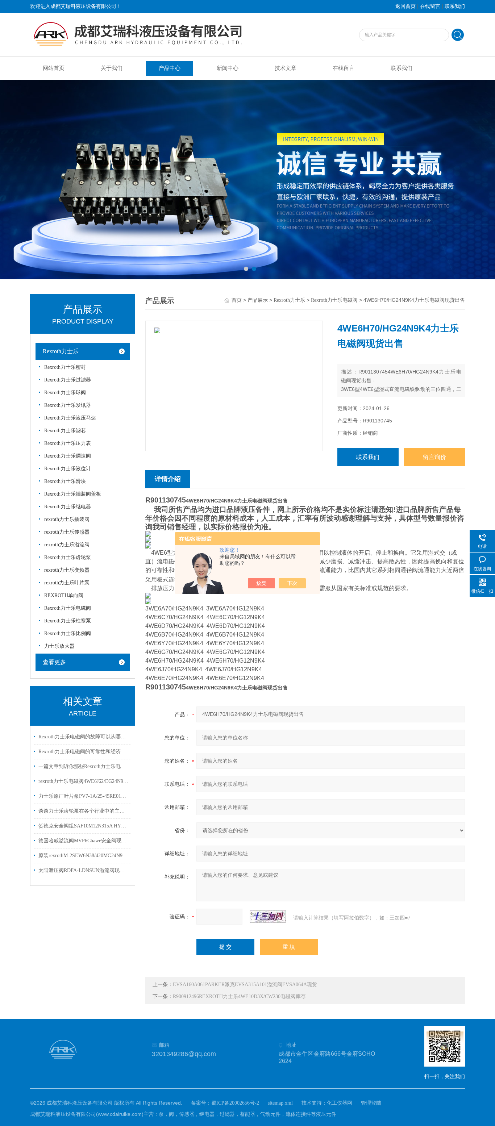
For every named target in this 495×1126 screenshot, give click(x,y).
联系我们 (455, 6)
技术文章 (285, 68)
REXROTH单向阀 (63, 595)
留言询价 (434, 457)
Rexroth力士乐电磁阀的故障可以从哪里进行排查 (83, 736)
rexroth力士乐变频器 (67, 570)
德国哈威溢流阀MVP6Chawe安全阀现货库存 (83, 840)
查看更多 (54, 662)
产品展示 (258, 300)
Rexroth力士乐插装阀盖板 (72, 494)
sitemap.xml (280, 1103)
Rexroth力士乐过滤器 (67, 380)
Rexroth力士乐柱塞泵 (67, 621)
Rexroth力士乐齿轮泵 (67, 557)
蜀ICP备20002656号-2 (235, 1103)
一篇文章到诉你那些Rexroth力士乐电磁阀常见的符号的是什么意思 (83, 766)
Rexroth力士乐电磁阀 (67, 608)
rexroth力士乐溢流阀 (67, 544)
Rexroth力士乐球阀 (65, 392)
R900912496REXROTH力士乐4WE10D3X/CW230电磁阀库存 (239, 996)
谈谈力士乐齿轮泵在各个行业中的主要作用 (83, 811)
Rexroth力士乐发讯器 (67, 405)
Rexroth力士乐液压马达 (70, 418)
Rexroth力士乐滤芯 (65, 430)
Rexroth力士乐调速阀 (67, 456)
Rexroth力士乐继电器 (67, 506)
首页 (237, 300)
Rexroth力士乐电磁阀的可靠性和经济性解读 (83, 751)
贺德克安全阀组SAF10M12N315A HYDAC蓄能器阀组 (83, 826)
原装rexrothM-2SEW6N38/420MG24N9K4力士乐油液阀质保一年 (83, 855)
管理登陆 (371, 1103)
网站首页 (54, 68)
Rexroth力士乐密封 (65, 367)
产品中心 (169, 68)
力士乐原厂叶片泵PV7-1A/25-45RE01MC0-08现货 (83, 796)
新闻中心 (227, 68)
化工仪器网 (339, 1103)
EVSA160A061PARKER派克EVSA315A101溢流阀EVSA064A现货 (245, 984)
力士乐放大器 (59, 646)
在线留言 (430, 6)
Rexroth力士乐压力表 (67, 443)
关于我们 (111, 68)
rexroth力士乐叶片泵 (67, 582)
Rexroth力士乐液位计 (67, 468)
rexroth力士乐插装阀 (67, 519)
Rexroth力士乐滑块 (65, 481)
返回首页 (405, 6)
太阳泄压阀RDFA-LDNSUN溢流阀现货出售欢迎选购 (83, 870)
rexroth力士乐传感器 (67, 532)
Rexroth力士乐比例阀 (67, 633)
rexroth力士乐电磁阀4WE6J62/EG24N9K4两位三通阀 (83, 781)
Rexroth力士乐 (61, 351)
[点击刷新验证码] (268, 916)
